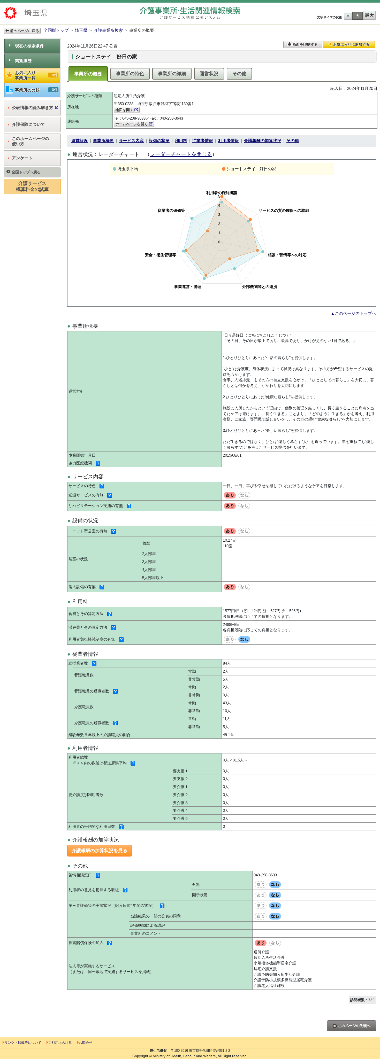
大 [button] (357, 16)
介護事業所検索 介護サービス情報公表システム (190, 13)
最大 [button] (369, 15)
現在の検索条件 (29, 46)
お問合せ (85, 1043)
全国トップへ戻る (26, 172)
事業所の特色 (130, 73)
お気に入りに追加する (350, 44)
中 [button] (348, 16)
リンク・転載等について (22, 1043)
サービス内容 (131, 140)
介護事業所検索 (108, 30)
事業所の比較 (36, 90)
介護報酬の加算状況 (262, 140)
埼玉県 (81, 30)
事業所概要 (103, 140)
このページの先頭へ (353, 1026)
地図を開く (124, 110)
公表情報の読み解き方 (32, 107)
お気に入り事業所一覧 (36, 75)
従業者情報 (202, 140)
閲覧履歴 (23, 60)
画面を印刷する (304, 44)
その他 (239, 73)
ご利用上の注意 (60, 1043)
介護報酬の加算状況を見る (99, 850)
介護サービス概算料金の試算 (32, 186)
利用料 (181, 140)
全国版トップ (56, 30)
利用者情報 (228, 140)
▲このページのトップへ (353, 313)
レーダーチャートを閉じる (181, 154)
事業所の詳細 (172, 73)
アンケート (22, 158)
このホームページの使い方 (30, 141)
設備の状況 (159, 140)
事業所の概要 (88, 73)
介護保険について (28, 124)
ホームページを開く (132, 124)
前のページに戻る (24, 31)
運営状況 (209, 73)
